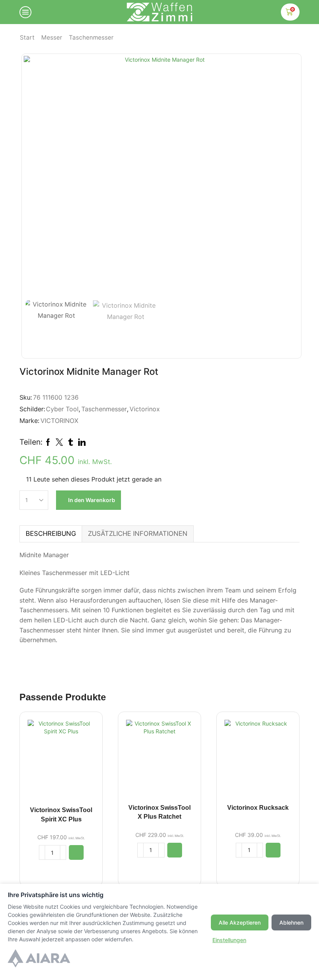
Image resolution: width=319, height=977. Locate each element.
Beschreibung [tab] (51, 533)
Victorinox (145, 409)
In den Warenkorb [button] (61, 762)
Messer (51, 37)
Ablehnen (291, 922)
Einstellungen (229, 940)
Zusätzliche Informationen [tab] (138, 533)
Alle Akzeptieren (240, 922)
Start (27, 37)
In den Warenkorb (91, 500)
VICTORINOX (59, 420)
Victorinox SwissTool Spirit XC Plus (61, 815)
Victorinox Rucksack (258, 807)
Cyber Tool (62, 409)
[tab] (50, 533)
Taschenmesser (91, 37)
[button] (76, 852)
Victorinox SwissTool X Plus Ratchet (159, 812)
